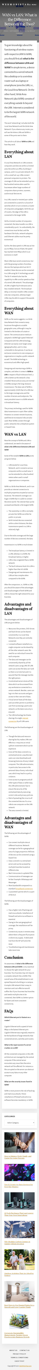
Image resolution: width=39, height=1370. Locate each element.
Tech (6, 31)
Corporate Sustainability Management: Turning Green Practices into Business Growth (16, 1335)
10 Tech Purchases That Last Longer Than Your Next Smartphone (18, 1214)
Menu (34, 4)
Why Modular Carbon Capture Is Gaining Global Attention (17, 1243)
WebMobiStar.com (25, 1366)
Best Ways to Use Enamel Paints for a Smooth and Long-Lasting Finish (19, 1306)
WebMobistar (16, 4)
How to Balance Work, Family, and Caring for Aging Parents (17, 1157)
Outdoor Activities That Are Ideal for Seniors (19, 1274)
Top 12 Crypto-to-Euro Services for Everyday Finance (18, 1185)
